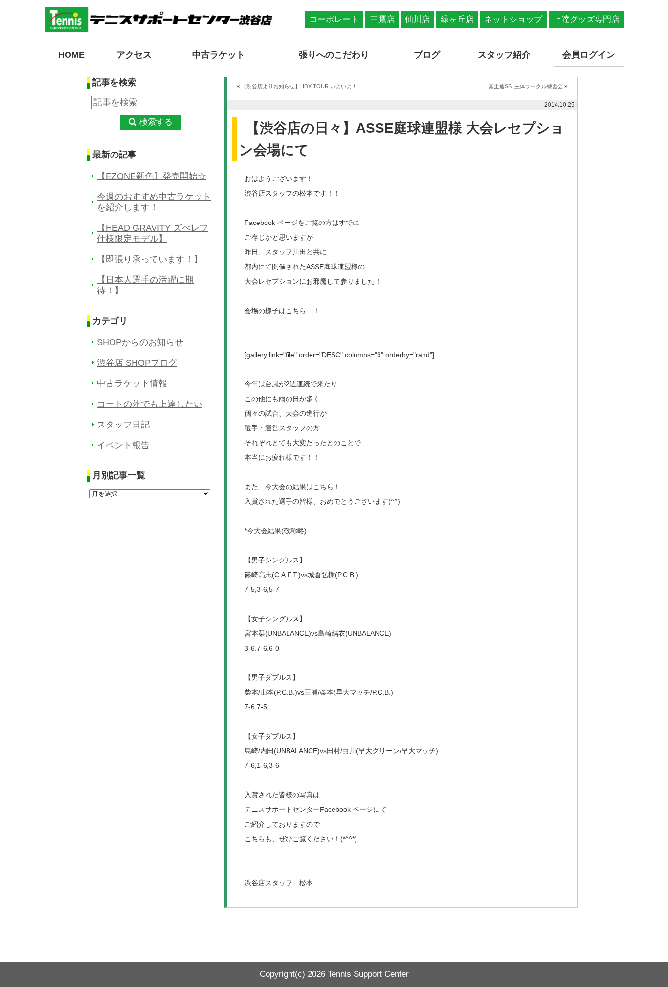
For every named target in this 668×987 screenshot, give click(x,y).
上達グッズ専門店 (586, 19)
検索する (156, 122)
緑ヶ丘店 (457, 19)
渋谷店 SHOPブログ (137, 363)
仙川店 (417, 19)
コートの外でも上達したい (149, 404)
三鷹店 (382, 19)
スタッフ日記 (123, 424)
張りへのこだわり (334, 55)
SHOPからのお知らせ (140, 342)
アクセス (134, 55)
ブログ (427, 55)
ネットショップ (513, 19)
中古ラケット (218, 55)
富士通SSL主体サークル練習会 (526, 86)
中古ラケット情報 (132, 383)
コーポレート (334, 19)
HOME (71, 55)
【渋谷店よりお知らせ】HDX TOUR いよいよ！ (299, 86)
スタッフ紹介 (504, 55)
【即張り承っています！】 (149, 259)
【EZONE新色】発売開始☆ (151, 176)
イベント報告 (123, 445)
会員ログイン (588, 55)
